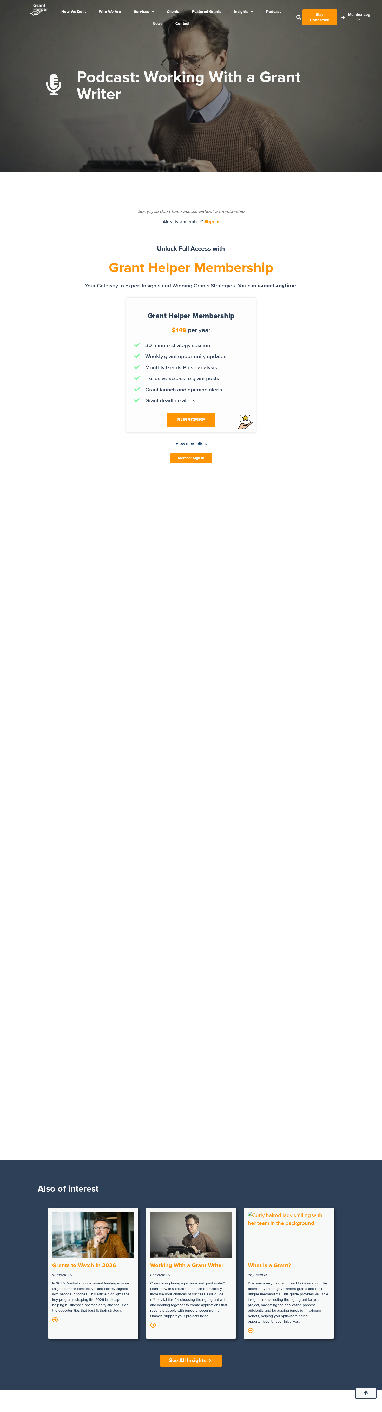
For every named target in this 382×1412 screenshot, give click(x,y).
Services (141, 11)
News (157, 23)
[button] (299, 17)
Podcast (273, 11)
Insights (241, 11)
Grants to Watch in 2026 (84, 1265)
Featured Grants (206, 11)
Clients (173, 11)
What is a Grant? (269, 1265)
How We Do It (73, 11)
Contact (182, 23)
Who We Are (110, 11)
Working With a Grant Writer (186, 1265)
